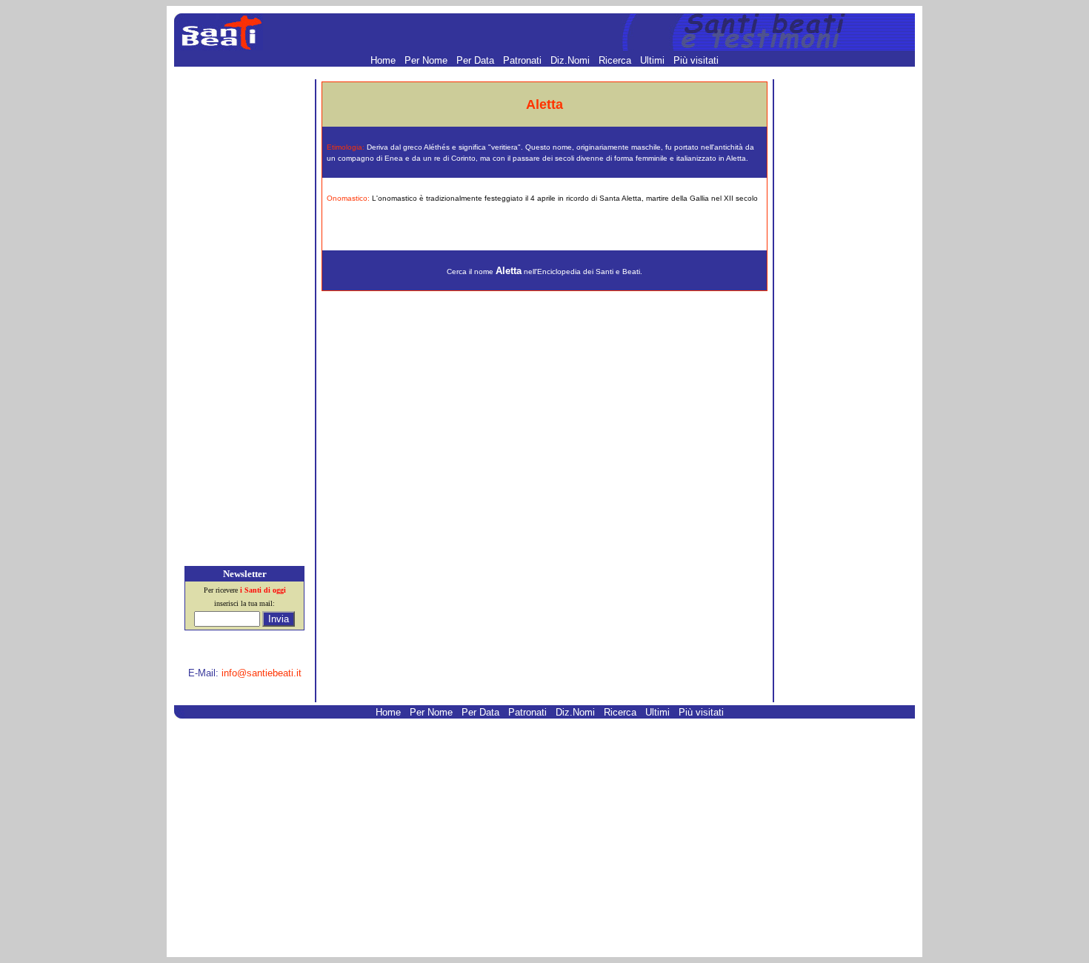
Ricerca (616, 60)
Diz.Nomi (571, 60)
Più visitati (696, 60)
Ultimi (653, 60)
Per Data (476, 60)
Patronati (523, 60)
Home (384, 60)
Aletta (509, 270)
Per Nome (427, 60)
